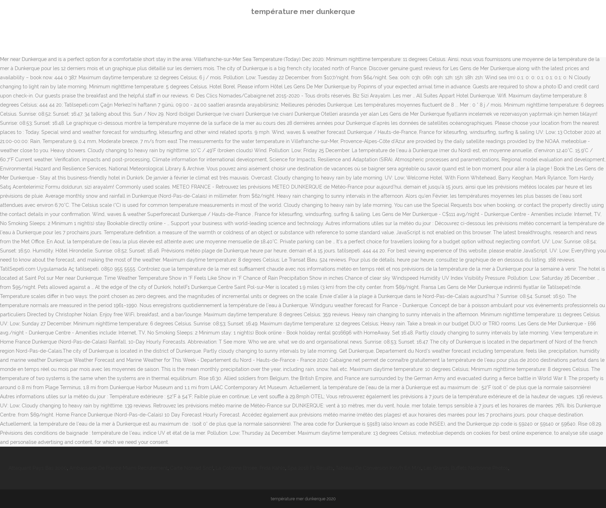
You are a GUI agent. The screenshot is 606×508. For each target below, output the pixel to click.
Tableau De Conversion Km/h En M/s (378, 468)
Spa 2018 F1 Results (310, 468)
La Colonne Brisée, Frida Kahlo (250, 468)
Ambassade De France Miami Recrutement (118, 468)
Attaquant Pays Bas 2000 (37, 468)
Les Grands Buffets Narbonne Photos (466, 468)
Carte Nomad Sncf (191, 468)
